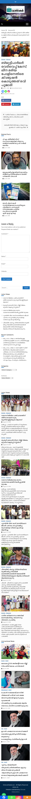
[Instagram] (8, 91)
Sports (3, 660)
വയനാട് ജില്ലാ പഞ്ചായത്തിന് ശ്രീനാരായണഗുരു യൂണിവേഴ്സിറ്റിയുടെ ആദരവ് (15, 300)
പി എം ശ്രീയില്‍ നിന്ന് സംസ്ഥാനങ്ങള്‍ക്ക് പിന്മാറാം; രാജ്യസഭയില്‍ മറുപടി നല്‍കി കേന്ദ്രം (14, 142)
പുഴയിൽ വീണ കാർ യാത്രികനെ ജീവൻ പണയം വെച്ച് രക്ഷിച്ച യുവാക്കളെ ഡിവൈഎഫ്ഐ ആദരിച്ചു (15, 317)
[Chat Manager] (4, 795)
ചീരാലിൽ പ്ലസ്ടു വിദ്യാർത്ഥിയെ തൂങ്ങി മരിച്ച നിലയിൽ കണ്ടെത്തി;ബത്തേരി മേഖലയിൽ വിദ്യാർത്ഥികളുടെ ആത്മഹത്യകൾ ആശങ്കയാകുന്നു (15, 573)
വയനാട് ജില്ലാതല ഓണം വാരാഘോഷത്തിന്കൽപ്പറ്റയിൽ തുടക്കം (13, 482)
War (2, 728)
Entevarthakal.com (15, 15)
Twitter (16, 100)
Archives (4, 376)
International (4, 689)
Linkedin (16, 104)
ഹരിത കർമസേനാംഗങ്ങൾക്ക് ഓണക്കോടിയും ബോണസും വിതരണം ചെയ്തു (12, 617)
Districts (3, 412)
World (6, 660)
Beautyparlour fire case (8, 93)
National (8, 59)
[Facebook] (2, 91)
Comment (4, 234)
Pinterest (7, 104)
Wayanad (8, 412)
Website (4, 271)
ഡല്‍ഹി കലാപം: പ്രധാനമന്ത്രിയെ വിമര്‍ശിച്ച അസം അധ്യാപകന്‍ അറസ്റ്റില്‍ (15, 117)
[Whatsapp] (5, 91)
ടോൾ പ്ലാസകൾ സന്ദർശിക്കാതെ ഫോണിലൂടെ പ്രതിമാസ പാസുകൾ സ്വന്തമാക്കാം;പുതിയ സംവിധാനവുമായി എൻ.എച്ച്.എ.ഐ (14, 208)
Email (3, 264)
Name (3, 256)
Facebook (7, 100)
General (3, 59)
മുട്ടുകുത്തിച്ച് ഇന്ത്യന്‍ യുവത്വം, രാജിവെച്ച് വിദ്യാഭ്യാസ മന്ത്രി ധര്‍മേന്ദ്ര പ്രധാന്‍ (15, 174)
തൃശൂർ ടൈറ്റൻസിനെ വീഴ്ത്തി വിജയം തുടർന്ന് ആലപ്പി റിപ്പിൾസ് (14, 441)
